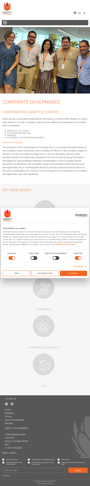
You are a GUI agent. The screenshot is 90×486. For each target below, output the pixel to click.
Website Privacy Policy (65, 244)
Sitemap (9, 423)
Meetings (11, 135)
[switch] (34, 258)
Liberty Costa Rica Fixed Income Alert (73, 463)
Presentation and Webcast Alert (42, 459)
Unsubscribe (6, 475)
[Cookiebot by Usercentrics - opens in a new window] (77, 215)
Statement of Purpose (18, 130)
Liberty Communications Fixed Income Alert (42, 463)
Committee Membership (19, 133)
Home (8, 409)
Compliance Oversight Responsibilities (26, 137)
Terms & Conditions (14, 419)
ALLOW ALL (73, 273)
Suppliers (9, 413)
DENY (16, 273)
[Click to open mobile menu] (45, 22)
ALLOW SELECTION (45, 273)
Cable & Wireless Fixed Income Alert (14, 463)
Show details (78, 266)
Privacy (8, 416)
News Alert (65, 459)
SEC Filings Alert (12, 459)
